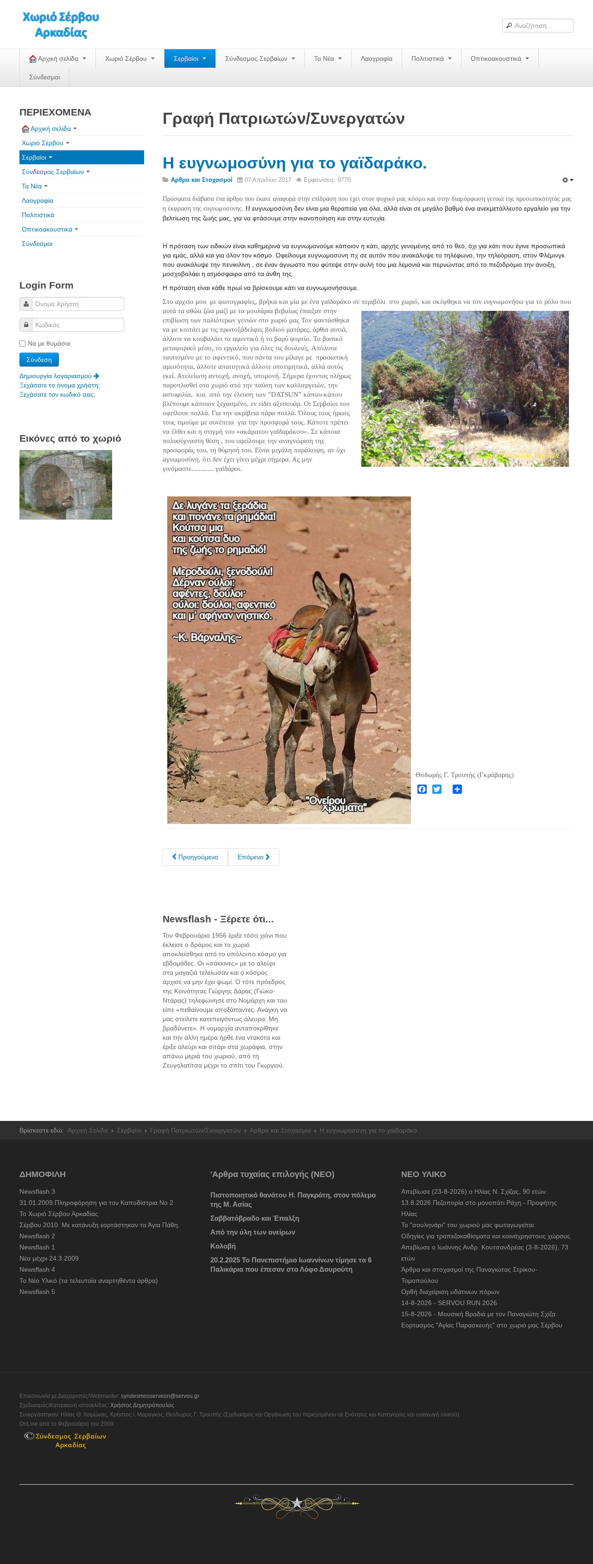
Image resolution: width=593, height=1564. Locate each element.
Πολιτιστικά (428, 58)
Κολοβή (223, 1246)
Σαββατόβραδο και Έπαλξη (254, 1218)
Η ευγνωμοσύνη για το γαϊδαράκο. (295, 163)
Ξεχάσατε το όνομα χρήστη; (59, 385)
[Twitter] (436, 789)
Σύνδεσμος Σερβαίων (257, 58)
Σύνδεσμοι (44, 77)
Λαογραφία (376, 58)
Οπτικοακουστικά (497, 58)
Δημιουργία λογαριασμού (56, 376)
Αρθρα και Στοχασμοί (280, 1130)
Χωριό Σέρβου (127, 58)
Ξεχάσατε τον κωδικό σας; (57, 394)
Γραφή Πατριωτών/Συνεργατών (195, 1130)
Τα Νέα (325, 58)
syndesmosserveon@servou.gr (160, 1396)
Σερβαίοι (187, 58)
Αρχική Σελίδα (88, 1130)
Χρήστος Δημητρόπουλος (142, 1405)
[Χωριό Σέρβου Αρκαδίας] (66, 24)
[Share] (457, 789)
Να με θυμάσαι (49, 343)
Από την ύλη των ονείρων (252, 1232)
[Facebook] (422, 789)
